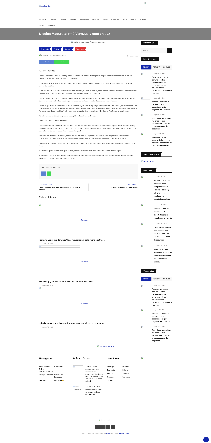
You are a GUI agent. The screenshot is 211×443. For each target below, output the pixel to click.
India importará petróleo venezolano (123, 187)
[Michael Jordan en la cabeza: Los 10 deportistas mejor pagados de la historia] (145, 101)
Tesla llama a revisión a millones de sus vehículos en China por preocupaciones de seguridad (161, 123)
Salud (125, 19)
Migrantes (95, 19)
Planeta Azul (115, 19)
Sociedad (143, 19)
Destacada (45, 49)
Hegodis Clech (124, 433)
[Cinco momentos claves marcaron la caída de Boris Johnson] (78, 388)
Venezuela (80, 49)
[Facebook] (43, 173)
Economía (111, 370)
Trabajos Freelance (46, 375)
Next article (132, 185)
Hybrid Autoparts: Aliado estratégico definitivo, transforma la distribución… (72, 323)
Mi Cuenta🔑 (59, 380)
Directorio (42, 380)
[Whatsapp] (49, 173)
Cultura (63, 19)
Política (56, 49)
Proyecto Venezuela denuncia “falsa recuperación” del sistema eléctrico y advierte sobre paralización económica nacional (162, 85)
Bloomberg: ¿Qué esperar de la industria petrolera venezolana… (67, 281)
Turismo (41, 25)
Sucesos (68, 49)
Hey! (108, 433)
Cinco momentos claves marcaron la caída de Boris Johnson (93, 392)
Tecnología (51, 25)
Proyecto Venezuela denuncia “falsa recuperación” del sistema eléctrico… (72, 240)
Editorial (125, 370)
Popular (156, 67)
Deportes (73, 19)
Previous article (46, 185)
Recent (146, 67)
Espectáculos (84, 19)
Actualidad (42, 19)
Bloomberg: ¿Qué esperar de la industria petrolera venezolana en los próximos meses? (163, 255)
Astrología (53, 19)
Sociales (133, 19)
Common (166, 67)
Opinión (105, 19)
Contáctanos (58, 367)
